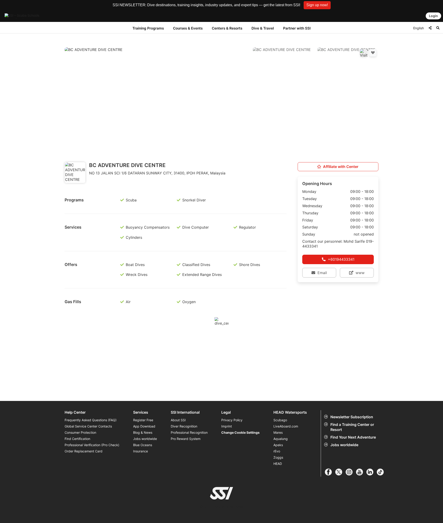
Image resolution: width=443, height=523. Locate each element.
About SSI (178, 420)
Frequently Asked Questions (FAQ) (91, 420)
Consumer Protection (80, 432)
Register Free (143, 420)
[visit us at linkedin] (371, 472)
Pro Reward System (186, 439)
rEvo (276, 451)
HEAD (277, 464)
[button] (317, 5)
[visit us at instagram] (351, 472)
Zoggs (278, 457)
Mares (278, 432)
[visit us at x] (340, 472)
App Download (144, 426)
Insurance (140, 451)
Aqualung (280, 439)
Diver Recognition (184, 426)
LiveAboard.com (285, 426)
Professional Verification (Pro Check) (92, 445)
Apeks (278, 445)
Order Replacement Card (83, 451)
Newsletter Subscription (351, 417)
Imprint (226, 426)
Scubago (280, 420)
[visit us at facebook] (330, 472)
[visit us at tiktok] (382, 472)
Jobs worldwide (344, 444)
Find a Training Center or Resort (352, 427)
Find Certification (77, 439)
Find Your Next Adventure (353, 437)
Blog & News (142, 432)
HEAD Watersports (290, 412)
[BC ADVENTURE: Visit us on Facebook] (363, 53)
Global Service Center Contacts (88, 426)
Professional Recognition (189, 432)
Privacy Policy (231, 420)
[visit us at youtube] (361, 472)
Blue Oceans (142, 445)
